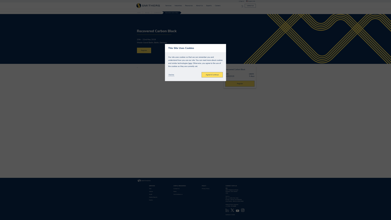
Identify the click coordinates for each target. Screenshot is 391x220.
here (190, 63)
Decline (171, 75)
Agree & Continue (212, 75)
